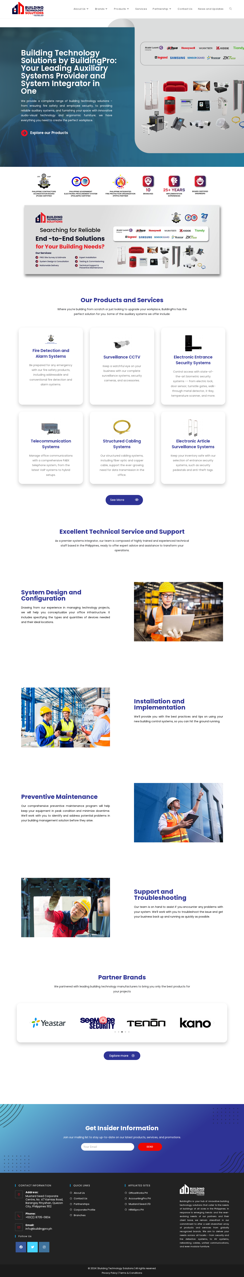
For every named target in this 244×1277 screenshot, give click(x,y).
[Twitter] (32, 1247)
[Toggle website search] (230, 9)
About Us (79, 1193)
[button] (115, 1031)
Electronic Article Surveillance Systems (193, 443)
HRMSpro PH (136, 1210)
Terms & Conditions (130, 1273)
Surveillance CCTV (122, 357)
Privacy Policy (110, 1273)
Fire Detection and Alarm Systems (51, 353)
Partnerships (81, 1204)
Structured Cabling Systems (122, 443)
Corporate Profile (84, 1210)
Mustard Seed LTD (140, 1204)
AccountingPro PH (140, 1198)
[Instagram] (44, 1247)
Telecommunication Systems (51, 443)
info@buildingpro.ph (39, 1229)
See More (122, 500)
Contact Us (80, 1198)
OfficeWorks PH (138, 1193)
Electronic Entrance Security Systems (193, 359)
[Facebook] (21, 1247)
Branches (80, 1215)
